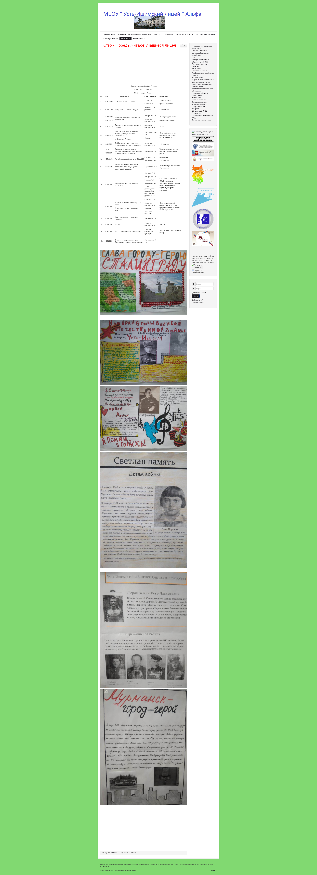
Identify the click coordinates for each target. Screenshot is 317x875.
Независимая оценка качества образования (200, 52)
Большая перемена (199, 102)
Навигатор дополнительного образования (202, 90)
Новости (157, 34)
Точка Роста (125, 38)
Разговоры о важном (199, 71)
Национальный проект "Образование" (200, 94)
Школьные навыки (199, 100)
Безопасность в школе (184, 34)
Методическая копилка (200, 60)
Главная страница (108, 34)
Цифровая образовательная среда (202, 116)
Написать (198, 267)
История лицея (197, 77)
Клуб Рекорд (196, 55)
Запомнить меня (200, 292)
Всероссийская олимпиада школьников (202, 47)
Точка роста (196, 68)
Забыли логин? (197, 300)
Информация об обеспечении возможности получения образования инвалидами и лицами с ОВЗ (203, 83)
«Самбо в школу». (199, 104)
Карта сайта (168, 34)
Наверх (214, 870)
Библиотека (196, 97)
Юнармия (195, 109)
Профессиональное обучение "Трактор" (203, 74)
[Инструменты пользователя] (183, 45)
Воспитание (196, 113)
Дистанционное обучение (205, 34)
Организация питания (110, 38)
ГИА (193, 57)
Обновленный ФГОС (199, 111)
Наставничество (139, 38)
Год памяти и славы (199, 64)
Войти (196, 296)
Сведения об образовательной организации (134, 34)
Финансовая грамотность (201, 120)
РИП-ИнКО (196, 66)
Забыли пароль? (198, 302)
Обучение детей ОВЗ (200, 62)
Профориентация (198, 106)
